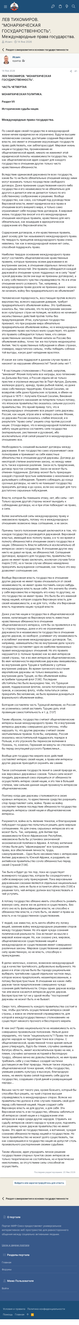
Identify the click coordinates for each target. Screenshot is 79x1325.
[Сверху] (27, 1314)
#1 (76, 71)
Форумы (7, 1269)
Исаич (8, 41)
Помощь (8, 1314)
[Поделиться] (71, 71)
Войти (5, 1288)
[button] (5, 6)
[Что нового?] (67, 6)
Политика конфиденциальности (46, 1308)
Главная (6, 1262)
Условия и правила (14, 1308)
